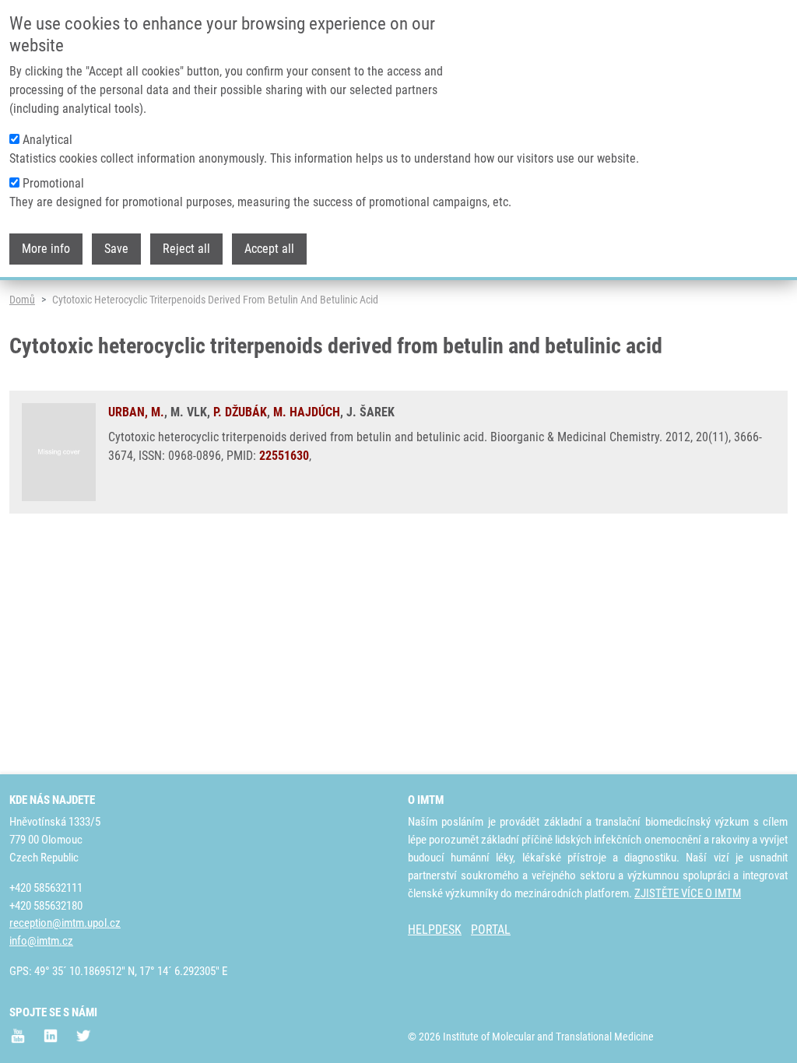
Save (116, 248)
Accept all (269, 248)
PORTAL (491, 929)
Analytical (47, 139)
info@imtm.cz (41, 941)
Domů (22, 299)
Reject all (186, 248)
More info (46, 248)
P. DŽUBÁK (240, 412)
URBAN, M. (136, 412)
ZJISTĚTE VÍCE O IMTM (687, 893)
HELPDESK (435, 929)
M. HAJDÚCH (306, 412)
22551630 (284, 455)
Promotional (53, 183)
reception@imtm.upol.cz (65, 923)
